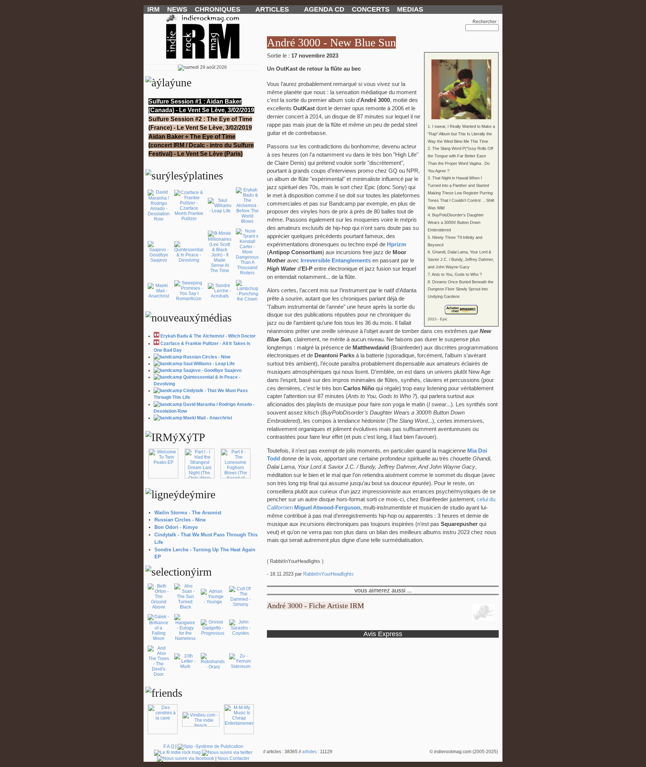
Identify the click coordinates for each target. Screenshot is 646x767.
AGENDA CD (324, 9)
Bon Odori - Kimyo (176, 527)
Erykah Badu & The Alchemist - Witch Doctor (208, 336)
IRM (153, 9)
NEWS (177, 9)
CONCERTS (371, 9)
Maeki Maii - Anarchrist (207, 418)
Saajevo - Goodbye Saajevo (212, 370)
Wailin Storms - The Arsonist (187, 512)
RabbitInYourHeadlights (328, 574)
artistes (309, 751)
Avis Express (382, 634)
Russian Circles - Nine (207, 357)
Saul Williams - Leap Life (209, 363)
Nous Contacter (233, 758)
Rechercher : (486, 21)
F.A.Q (168, 746)
